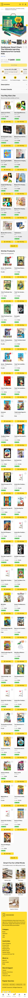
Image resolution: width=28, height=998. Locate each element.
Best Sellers (12, 984)
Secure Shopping (6, 943)
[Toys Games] (20, 873)
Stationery (4, 933)
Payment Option (6, 952)
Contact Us (5, 973)
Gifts (3, 937)
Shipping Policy (6, 948)
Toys (3, 935)
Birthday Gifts (19, 984)
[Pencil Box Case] (7, 887)
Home (2, 9)
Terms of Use (5, 947)
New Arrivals (5, 984)
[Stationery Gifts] (7, 873)
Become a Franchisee (7, 972)
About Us (4, 960)
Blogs (3, 964)
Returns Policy (5, 950)
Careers (4, 970)
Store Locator (5, 962)
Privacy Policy (5, 945)
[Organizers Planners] (14, 902)
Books (3, 931)
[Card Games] (20, 887)
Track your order (6, 975)
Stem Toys (3, 56)
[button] (23, 4)
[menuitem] (3, 995)
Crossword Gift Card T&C (8, 954)
